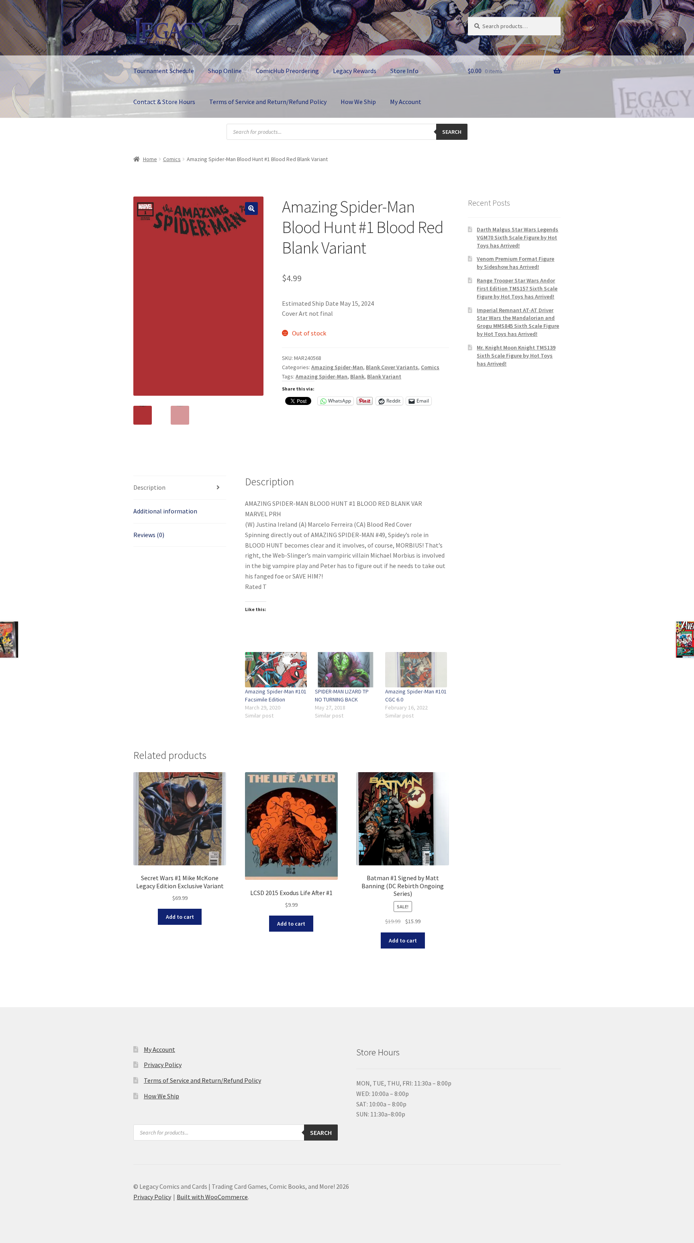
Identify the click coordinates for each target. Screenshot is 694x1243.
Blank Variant (384, 376)
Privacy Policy (163, 1065)
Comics (172, 159)
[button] (251, 208)
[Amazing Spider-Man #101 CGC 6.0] (416, 669)
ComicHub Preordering (287, 71)
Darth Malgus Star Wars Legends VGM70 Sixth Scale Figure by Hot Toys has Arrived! (517, 237)
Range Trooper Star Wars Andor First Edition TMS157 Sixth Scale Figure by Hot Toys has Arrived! (517, 288)
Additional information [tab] (165, 511)
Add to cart (180, 916)
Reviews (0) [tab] (148, 535)
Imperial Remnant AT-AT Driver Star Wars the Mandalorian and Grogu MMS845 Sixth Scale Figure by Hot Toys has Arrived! (518, 322)
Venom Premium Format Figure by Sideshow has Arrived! (515, 262)
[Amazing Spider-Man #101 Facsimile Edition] (276, 669)
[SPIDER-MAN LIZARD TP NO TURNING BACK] (346, 669)
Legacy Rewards (354, 71)
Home (150, 159)
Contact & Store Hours (164, 102)
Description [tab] (149, 487)
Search (451, 131)
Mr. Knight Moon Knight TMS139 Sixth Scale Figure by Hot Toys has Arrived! (516, 355)
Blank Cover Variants (392, 367)
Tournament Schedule (163, 71)
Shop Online (225, 71)
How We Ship (358, 102)
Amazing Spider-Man (337, 367)
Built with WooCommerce (212, 1197)
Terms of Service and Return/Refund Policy (268, 102)
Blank (357, 376)
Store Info (404, 71)
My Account (405, 102)
